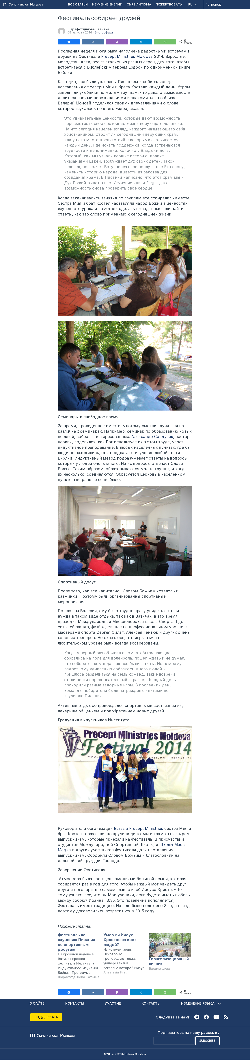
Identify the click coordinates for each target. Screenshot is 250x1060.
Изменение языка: (198, 1003)
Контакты (74, 1003)
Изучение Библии (107, 4)
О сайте (37, 1003)
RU (190, 4)
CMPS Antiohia (139, 4)
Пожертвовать (169, 4)
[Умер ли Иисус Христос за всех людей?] (126, 955)
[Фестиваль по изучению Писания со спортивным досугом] (80, 958)
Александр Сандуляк (152, 436)
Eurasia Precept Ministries (138, 828)
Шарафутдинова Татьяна (88, 29)
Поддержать (46, 1017)
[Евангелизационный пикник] (170, 945)
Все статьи (78, 4)
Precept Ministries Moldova (127, 56)
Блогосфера (104, 32)
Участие (113, 1003)
